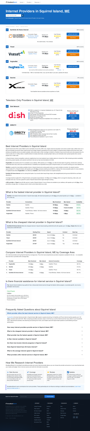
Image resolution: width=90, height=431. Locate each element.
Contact (74, 411)
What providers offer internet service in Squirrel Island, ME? (27, 355)
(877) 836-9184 (73, 83)
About (74, 406)
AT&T (48, 411)
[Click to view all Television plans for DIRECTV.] (17, 133)
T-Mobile (48, 419)
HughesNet (9, 213)
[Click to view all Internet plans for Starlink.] (17, 85)
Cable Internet (37, 413)
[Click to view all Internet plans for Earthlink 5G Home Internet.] (17, 36)
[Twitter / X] (77, 417)
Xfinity (48, 408)
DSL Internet (36, 415)
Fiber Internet (37, 408)
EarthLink (49, 406)
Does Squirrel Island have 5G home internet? (22, 347)
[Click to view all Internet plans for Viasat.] (17, 53)
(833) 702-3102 (73, 135)
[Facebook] (74, 417)
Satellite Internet (37, 419)
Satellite (30, 54)
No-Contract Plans (38, 422)
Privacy (7, 418)
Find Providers (50, 396)
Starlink (8, 205)
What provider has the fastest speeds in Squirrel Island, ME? (27, 335)
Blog (61, 406)
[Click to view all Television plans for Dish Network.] (17, 115)
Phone (35, 54)
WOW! (48, 424)
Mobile (36, 36)
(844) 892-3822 (73, 117)
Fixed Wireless (30, 36)
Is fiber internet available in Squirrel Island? (22, 339)
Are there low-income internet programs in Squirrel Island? (27, 343)
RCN (48, 422)
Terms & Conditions (12, 418)
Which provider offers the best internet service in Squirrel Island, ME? (30, 313)
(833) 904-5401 (73, 34)
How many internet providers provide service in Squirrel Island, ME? (30, 327)
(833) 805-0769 (73, 51)
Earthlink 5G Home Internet (13, 210)
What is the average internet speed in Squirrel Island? (25, 351)
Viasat (8, 208)
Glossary (62, 411)
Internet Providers (37, 406)
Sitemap (62, 417)
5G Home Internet (32, 37)
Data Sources (63, 413)
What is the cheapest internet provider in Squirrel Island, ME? (28, 331)
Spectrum (49, 413)
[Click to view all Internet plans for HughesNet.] (17, 66)
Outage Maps (63, 415)
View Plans (73, 37)
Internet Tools (63, 408)
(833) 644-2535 (73, 66)
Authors (74, 408)
